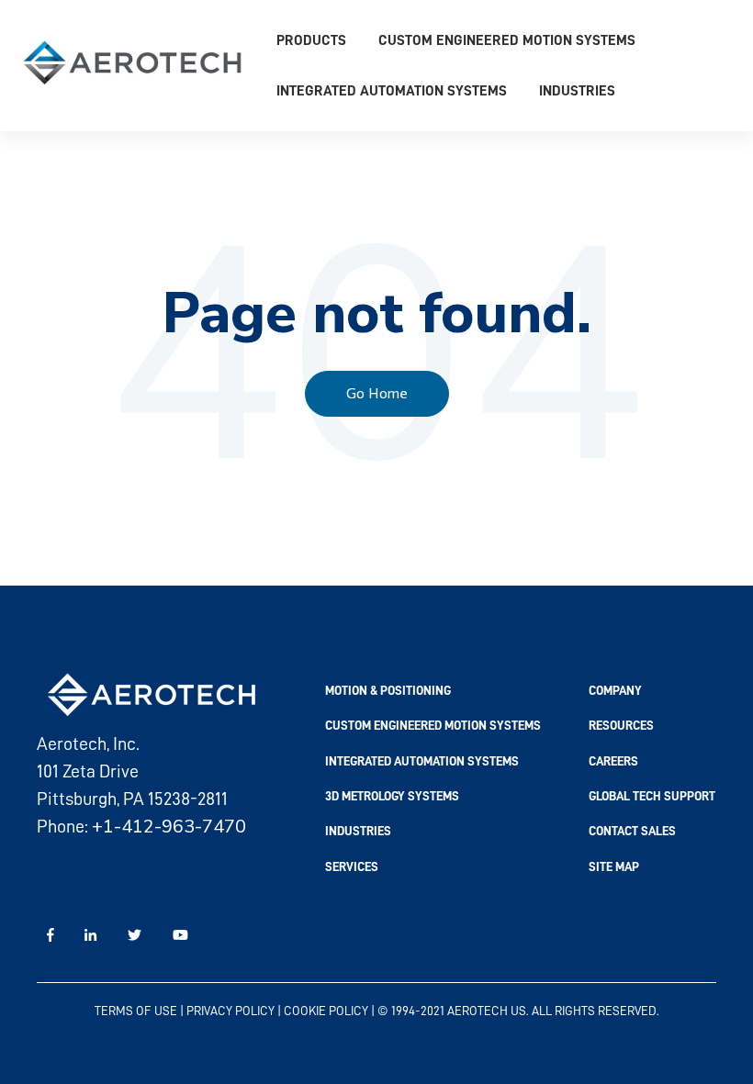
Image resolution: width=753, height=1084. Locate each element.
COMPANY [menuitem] (615, 690)
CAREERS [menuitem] (613, 760)
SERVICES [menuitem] (351, 866)
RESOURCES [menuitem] (621, 725)
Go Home (377, 393)
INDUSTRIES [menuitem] (358, 830)
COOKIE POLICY (326, 1010)
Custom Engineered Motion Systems (506, 40)
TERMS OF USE (136, 1010)
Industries (577, 91)
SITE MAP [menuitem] (614, 866)
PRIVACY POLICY (230, 1010)
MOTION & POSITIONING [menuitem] (388, 690)
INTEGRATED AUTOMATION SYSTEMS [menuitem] (422, 760)
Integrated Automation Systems (391, 91)
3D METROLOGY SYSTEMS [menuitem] (392, 795)
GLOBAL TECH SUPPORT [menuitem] (652, 795)
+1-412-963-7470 (169, 826)
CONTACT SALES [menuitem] (632, 830)
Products (311, 40)
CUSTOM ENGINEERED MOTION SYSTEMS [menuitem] (433, 725)
